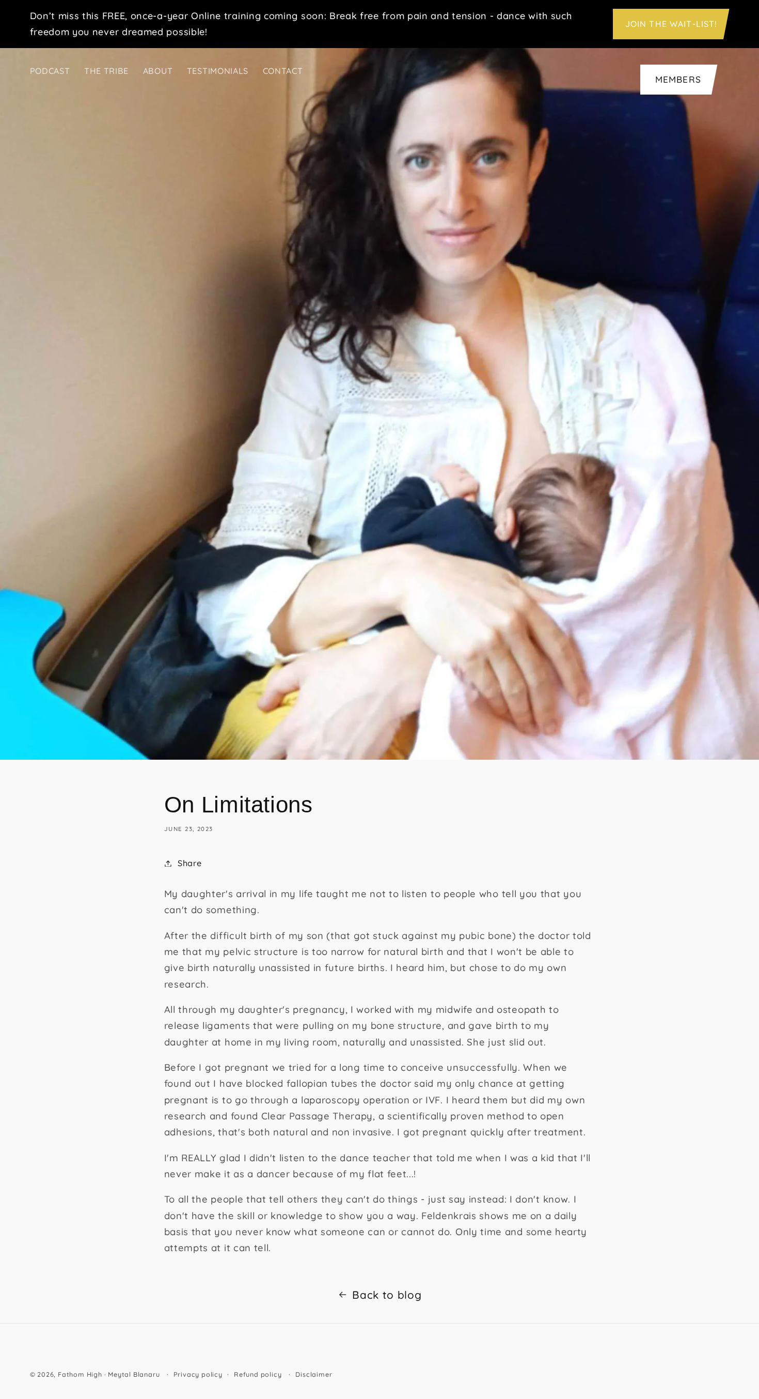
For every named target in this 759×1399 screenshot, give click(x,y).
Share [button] (189, 863)
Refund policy (257, 1374)
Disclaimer (313, 1374)
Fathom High (80, 1374)
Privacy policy (198, 1374)
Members (678, 79)
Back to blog (386, 1294)
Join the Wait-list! (671, 24)
